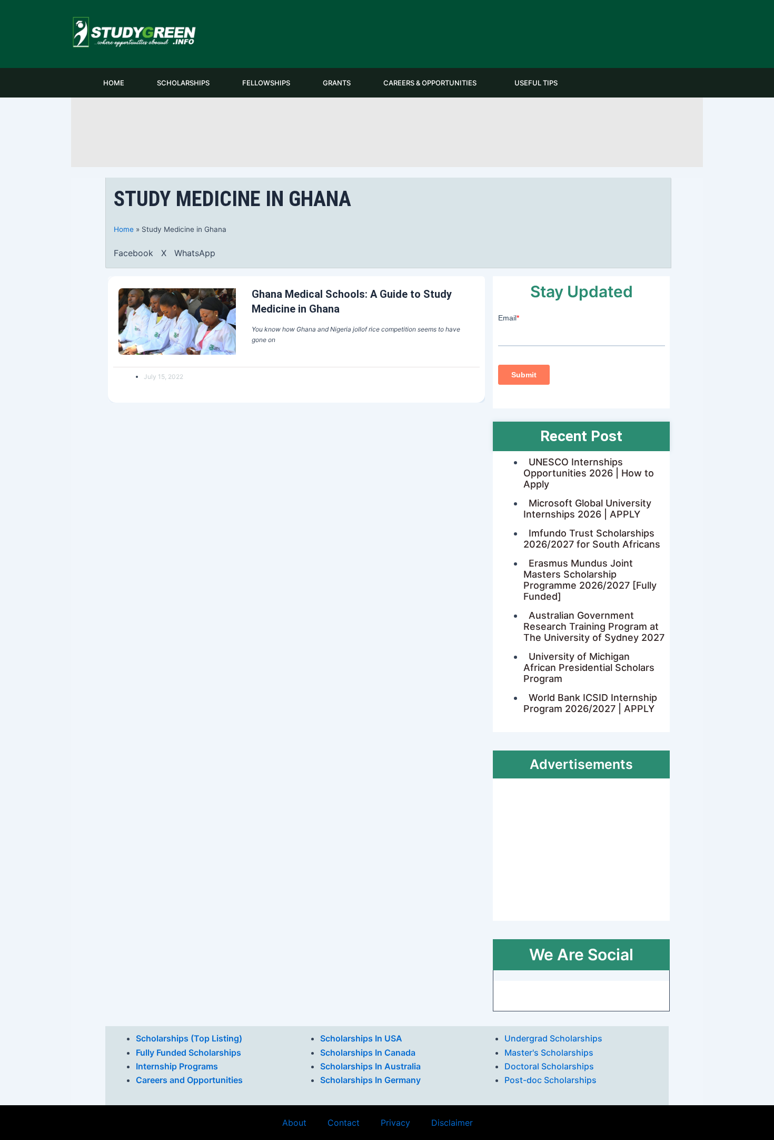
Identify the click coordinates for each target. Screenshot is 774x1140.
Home (124, 229)
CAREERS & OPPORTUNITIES (430, 83)
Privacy (395, 1122)
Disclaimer (452, 1122)
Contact (344, 1122)
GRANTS (337, 83)
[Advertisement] (387, 130)
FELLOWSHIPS (266, 83)
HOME (113, 83)
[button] (133, 253)
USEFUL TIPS (536, 83)
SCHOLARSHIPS (183, 83)
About (294, 1122)
